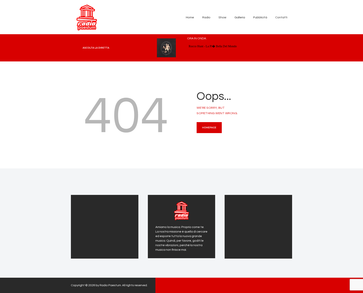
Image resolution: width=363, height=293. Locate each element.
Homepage (209, 127)
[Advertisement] (102, 226)
